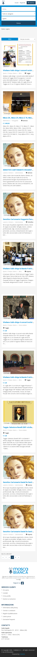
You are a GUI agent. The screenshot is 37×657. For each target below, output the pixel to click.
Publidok (22, 654)
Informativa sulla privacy (10, 607)
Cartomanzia (19, 173)
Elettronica (6, 120)
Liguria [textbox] (4, 18)
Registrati (22, 3)
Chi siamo (6, 590)
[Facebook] (22, 583)
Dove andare (23, 325)
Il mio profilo (7, 596)
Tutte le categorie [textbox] (7, 14)
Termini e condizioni (9, 610)
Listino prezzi (7, 616)
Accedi (16, 3)
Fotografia (15, 120)
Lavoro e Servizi (8, 173)
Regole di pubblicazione (10, 613)
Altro (20, 73)
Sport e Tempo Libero (10, 73)
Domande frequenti (9, 619)
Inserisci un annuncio (9, 599)
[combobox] (18, 14)
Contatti (5, 593)
